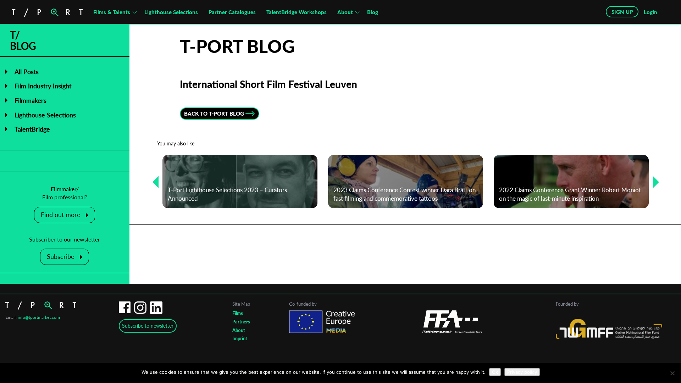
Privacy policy (522, 372)
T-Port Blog (237, 46)
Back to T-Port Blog (214, 113)
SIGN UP (622, 12)
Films (237, 313)
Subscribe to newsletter (147, 326)
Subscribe (60, 256)
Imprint (239, 338)
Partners (241, 321)
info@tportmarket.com (39, 317)
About (345, 12)
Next (653, 182)
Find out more (61, 214)
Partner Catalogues (232, 12)
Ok (495, 372)
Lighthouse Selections (171, 12)
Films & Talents (111, 12)
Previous (153, 182)
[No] (672, 373)
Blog (372, 12)
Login (650, 12)
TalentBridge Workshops (296, 12)
